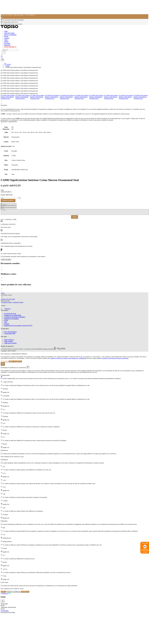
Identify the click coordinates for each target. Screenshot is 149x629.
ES (12, 299)
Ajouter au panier (8, 200)
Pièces (6, 36)
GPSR (6, 320)
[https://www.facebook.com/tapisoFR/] (6, 302)
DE (4, 299)
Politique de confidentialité (12, 315)
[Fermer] (3, 601)
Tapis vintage (8, 341)
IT (6, 299)
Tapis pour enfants (10, 343)
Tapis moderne (9, 340)
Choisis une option (6, 259)
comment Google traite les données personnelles (115, 358)
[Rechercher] (4, 52)
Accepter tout (17, 361)
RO (14, 299)
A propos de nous (10, 313)
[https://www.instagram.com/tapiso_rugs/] (17, 302)
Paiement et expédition (11, 318)
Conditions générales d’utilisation (14, 317)
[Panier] (74, 57)
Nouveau (7, 43)
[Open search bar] (1, 51)
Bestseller (7, 45)
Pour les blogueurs (10, 332)
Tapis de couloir (9, 33)
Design (6, 41)
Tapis (6, 31)
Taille (6, 40)
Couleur (6, 38)
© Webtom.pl (6, 308)
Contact (6, 324)
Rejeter (11, 361)
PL (10, 299)
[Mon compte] (2, 55)
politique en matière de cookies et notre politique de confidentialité (68, 358)
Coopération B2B (9, 333)
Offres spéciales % (10, 47)
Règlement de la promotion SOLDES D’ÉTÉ (18, 325)
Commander (5, 611)
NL (8, 299)
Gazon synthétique (10, 35)
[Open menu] (2, 59)
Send (74, 217)
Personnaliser (4, 361)
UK (2, 299)
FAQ (5, 322)
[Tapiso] (9, 28)
